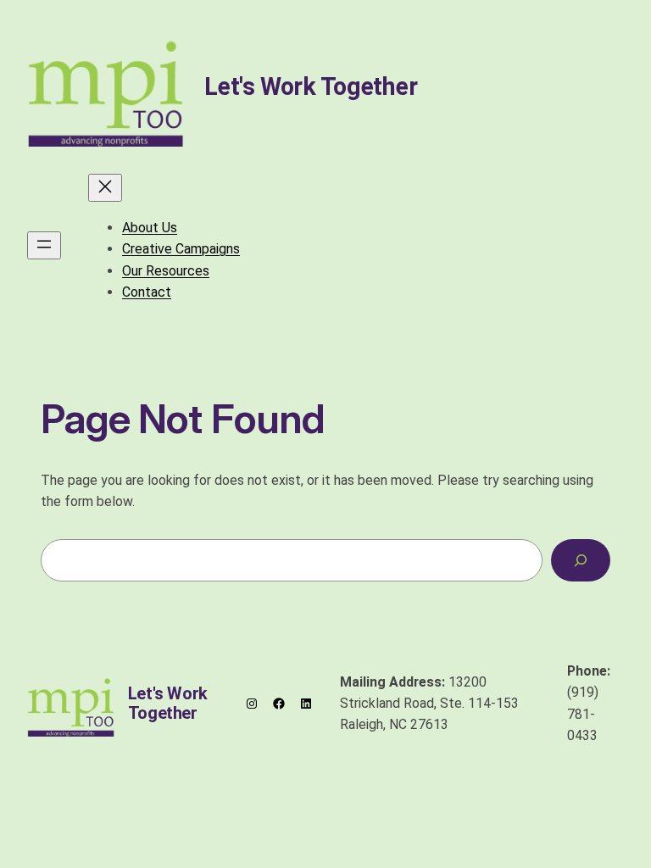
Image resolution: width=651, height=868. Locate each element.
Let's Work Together (310, 86)
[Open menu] (44, 245)
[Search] (580, 560)
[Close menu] (105, 188)
